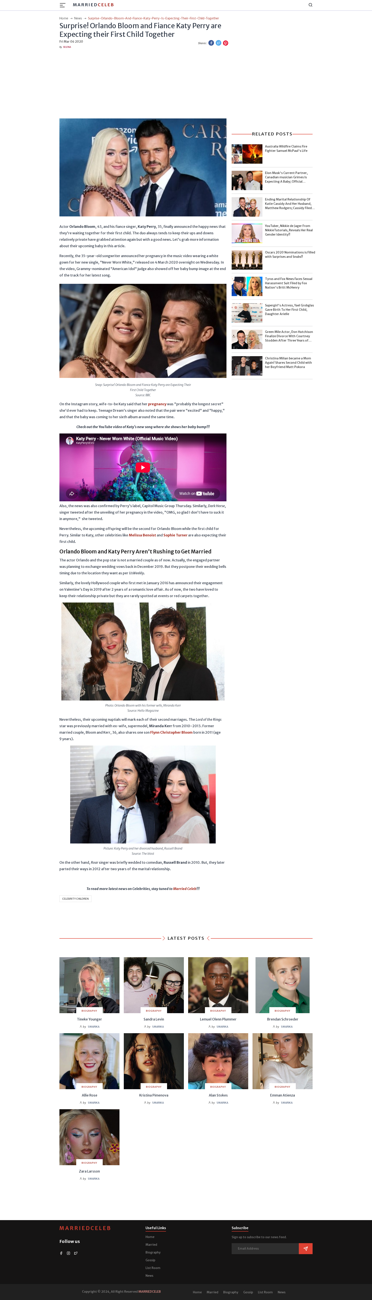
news (78, 18)
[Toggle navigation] (63, 5)
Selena (67, 47)
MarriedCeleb (85, 1228)
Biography (153, 1252)
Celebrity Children (75, 898)
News (149, 1276)
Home (150, 1237)
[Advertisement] (186, 83)
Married (93, 4)
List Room (153, 1268)
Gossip (150, 1260)
